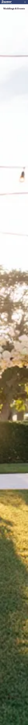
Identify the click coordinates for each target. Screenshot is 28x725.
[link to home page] (7, 2)
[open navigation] (25, 2)
